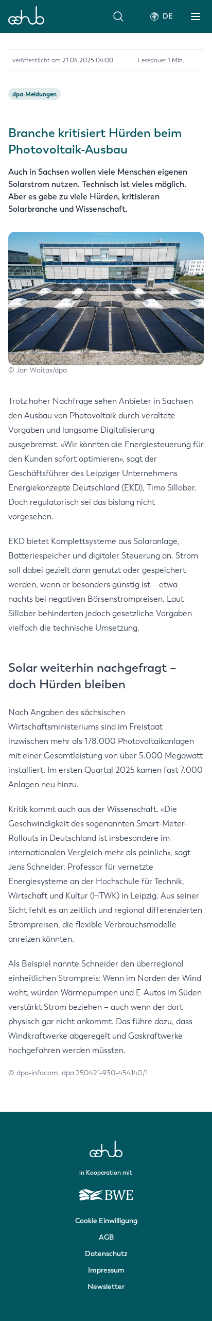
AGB (106, 1237)
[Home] (26, 16)
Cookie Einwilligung (106, 1220)
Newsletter (106, 1286)
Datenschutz (106, 1253)
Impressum (106, 1270)
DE (168, 16)
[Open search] (118, 16)
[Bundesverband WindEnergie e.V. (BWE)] (106, 1190)
